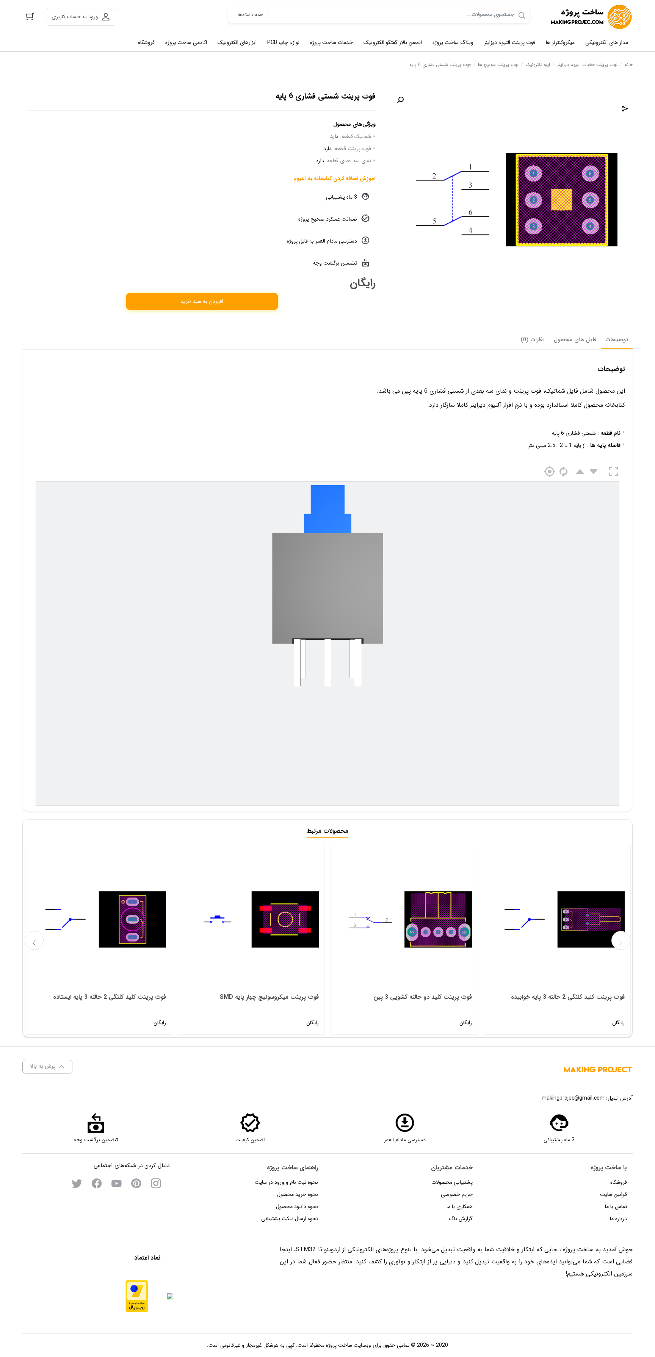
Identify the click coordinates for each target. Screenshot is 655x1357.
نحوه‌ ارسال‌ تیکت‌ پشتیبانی (289, 1218)
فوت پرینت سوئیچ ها (498, 64)
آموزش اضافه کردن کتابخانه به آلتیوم (334, 178)
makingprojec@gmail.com (573, 1098)
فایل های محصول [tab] (575, 339)
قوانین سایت (613, 1194)
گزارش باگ (461, 1218)
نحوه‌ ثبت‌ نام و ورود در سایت (286, 1182)
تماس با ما (616, 1206)
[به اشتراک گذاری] (625, 108)
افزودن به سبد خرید (201, 301)
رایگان (568, 1009)
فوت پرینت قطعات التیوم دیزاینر (587, 64)
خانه (629, 64)
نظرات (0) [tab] (533, 339)
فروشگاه (618, 1182)
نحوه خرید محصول (297, 1194)
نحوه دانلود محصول (297, 1206)
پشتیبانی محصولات (452, 1182)
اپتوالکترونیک (538, 64)
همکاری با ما (460, 1206)
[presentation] (34, 940)
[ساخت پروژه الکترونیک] (591, 17)
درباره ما (618, 1218)
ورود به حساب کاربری (75, 17)
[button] (400, 100)
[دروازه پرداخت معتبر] (137, 1296)
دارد (334, 136)
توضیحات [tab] (616, 339)
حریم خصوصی (457, 1194)
